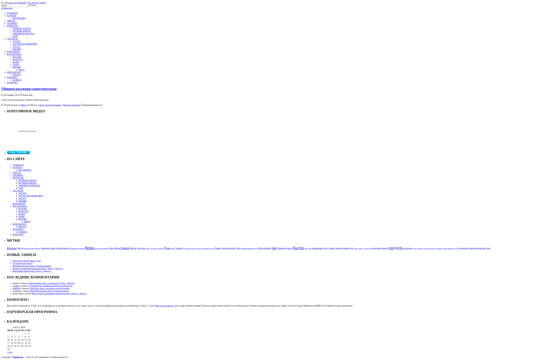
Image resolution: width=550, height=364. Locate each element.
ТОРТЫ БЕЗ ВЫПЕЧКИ (25, 44)
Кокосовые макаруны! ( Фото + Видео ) (32, 271)
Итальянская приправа (77, 248)
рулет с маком (417, 248)
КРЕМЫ (17, 49)
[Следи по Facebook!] (16, 2)
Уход (238, 248)
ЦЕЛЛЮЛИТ (19, 18)
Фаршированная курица (249, 248)
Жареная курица (29, 248)
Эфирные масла (284, 248)
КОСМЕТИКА (14, 54)
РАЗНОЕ (17, 80)
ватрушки (308, 248)
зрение (339, 248)
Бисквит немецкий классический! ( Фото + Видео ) (38, 268)
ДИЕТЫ (11, 21)
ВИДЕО (17, 75)
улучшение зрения (467, 248)
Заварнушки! (62, 248)
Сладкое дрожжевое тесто (205, 248)
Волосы (11, 248)
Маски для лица (138, 248)
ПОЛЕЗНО (12, 77)
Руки (167, 248)
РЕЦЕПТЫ (12, 26)
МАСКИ (17, 57)
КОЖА (16, 62)
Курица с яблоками (101, 248)
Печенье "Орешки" (157, 248)
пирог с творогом (365, 248)
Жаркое (37, 248)
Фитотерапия (264, 248)
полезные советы (380, 248)
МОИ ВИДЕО (14, 72)
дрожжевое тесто (320, 248)
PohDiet (16, 288)
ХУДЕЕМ (11, 15)
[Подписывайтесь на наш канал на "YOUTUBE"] (18, 153)
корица (346, 248)
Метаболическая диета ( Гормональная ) (32, 266)
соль (455, 248)
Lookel (16, 286)
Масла (21, 70)
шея (488, 248)
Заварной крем (48, 248)
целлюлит (481, 248)
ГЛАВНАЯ (12, 13)
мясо (356, 248)
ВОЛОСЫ (18, 59)
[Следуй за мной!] (36, 2)
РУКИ (16, 64)
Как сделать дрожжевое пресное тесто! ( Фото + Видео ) (59, 293)
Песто (148, 248)
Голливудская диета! (23, 263)
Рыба (172, 248)
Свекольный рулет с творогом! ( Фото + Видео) (51, 283)
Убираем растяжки (71, 105)
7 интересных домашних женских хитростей (50, 286)
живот (332, 248)
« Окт (9, 352)
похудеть (396, 248)
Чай (274, 248)
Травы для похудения (225, 248)
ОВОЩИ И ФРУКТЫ (23, 33)
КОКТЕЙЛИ (13, 51)
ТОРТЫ (16, 41)
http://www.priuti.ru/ (164, 306)
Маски (125, 248)
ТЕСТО (16, 46)
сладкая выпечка (448, 248)
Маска (117, 248)
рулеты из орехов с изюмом (432, 248)
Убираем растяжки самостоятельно (29, 89)
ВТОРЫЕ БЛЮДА (22, 31)
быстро (298, 248)
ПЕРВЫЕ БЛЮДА (22, 28)
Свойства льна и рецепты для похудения (49, 288)
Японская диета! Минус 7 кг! (27, 261)
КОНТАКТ (12, 82)
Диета (20, 248)
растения (407, 248)
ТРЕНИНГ (12, 23)
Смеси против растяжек (49, 105)
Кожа (89, 247)
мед (352, 248)
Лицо (111, 248)
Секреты (179, 248)
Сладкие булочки (190, 248)
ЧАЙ (15, 36)
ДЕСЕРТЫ (12, 39)
